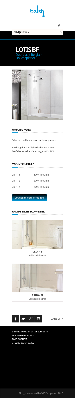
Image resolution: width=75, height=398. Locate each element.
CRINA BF (37, 295)
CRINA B (37, 251)
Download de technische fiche (29, 197)
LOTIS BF (55, 318)
